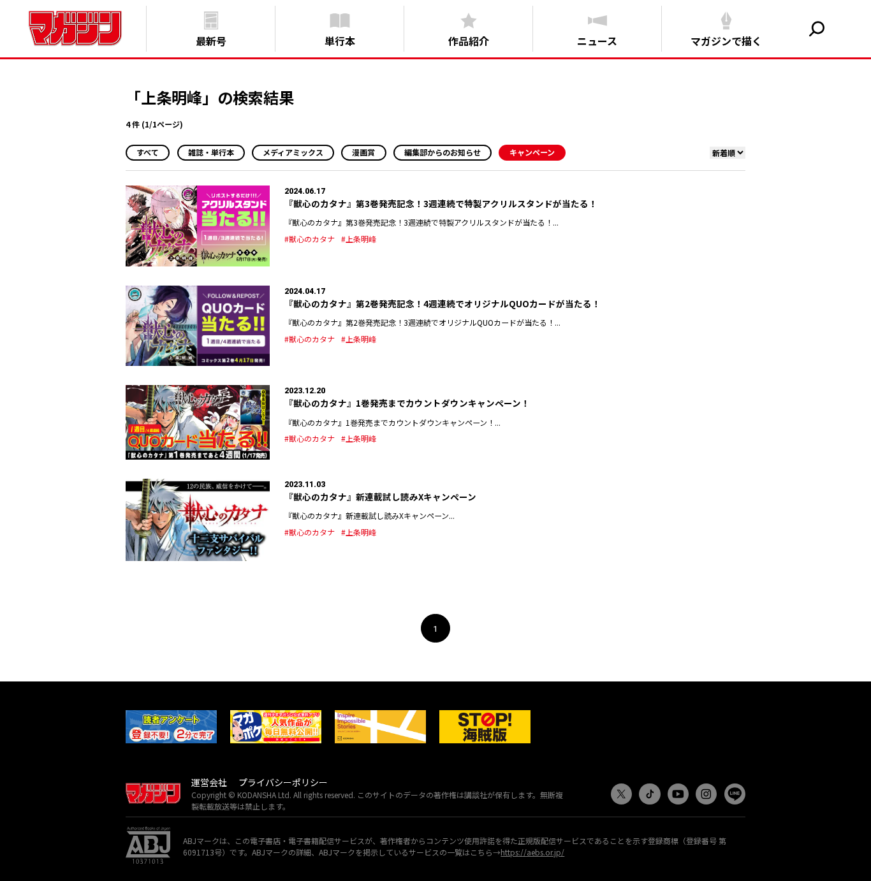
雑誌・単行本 (211, 152)
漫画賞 (363, 152)
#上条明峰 (358, 238)
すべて (147, 152)
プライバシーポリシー (283, 782)
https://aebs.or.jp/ (532, 852)
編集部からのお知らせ (442, 152)
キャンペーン (532, 152)
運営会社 (209, 782)
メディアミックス (293, 152)
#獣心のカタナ (309, 238)
